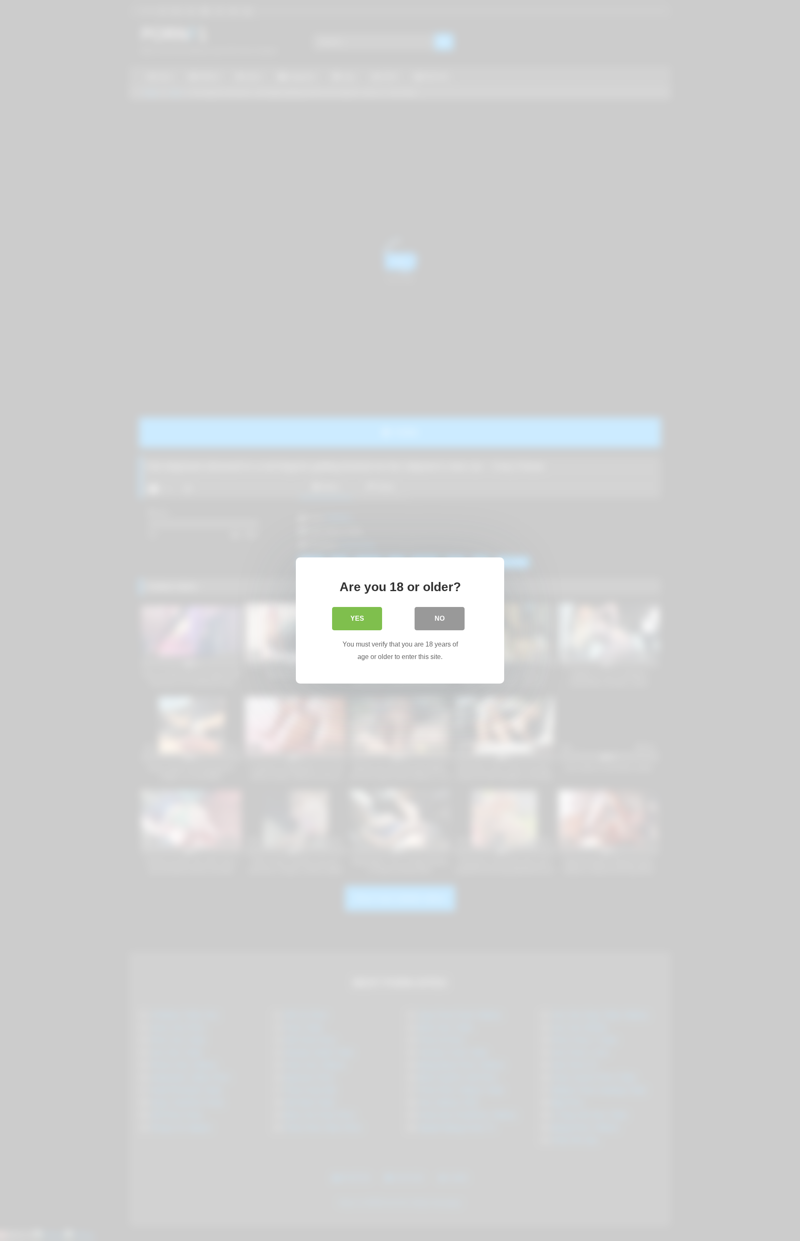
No (440, 618)
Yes (357, 618)
